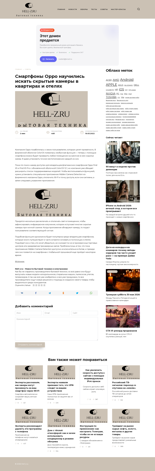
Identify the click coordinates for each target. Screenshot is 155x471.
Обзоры (84, 9)
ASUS (120, 85)
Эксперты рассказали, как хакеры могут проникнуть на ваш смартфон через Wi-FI (27, 386)
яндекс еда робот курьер (113, 127)
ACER (109, 80)
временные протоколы (113, 103)
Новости (72, 9)
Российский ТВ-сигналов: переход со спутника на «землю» (124, 385)
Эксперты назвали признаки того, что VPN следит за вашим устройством (60, 386)
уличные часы (110, 119)
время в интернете (127, 103)
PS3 (121, 94)
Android (127, 80)
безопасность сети (122, 100)
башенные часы (111, 100)
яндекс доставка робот (113, 125)
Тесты (94, 9)
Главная (61, 9)
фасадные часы (120, 119)
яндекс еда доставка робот (129, 125)
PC (117, 93)
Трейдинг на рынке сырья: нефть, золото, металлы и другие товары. (124, 430)
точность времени (129, 116)
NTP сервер (132, 90)
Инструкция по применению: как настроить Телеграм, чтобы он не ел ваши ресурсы (91, 431)
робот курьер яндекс (131, 108)
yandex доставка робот (132, 97)
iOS (121, 89)
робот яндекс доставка (113, 111)
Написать (50, 59)
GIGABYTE (110, 90)
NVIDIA (110, 93)
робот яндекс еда (126, 111)
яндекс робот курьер (128, 127)
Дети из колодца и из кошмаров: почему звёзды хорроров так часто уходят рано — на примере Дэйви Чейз (121, 253)
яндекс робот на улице (113, 130)
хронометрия (130, 119)
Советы (104, 9)
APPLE (111, 85)
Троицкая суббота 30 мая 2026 (123, 294)
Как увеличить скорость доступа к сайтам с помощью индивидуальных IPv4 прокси (94, 375)
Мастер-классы (118, 9)
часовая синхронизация (113, 122)
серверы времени (111, 114)
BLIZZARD (128, 85)
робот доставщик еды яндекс (115, 108)
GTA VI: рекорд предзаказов (121, 331)
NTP (126, 90)
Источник (19, 261)
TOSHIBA (111, 97)
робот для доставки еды (113, 106)
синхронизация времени (114, 116)
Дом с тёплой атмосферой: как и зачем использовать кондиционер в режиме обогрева (61, 436)
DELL (136, 85)
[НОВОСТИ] (123, 162)
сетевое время (122, 114)
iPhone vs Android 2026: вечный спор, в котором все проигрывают (121, 208)
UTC (119, 97)
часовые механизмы (128, 122)
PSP (130, 94)
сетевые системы (133, 114)
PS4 (125, 94)
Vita (122, 97)
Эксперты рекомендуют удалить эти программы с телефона (28, 429)
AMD (116, 79)
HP (116, 89)
